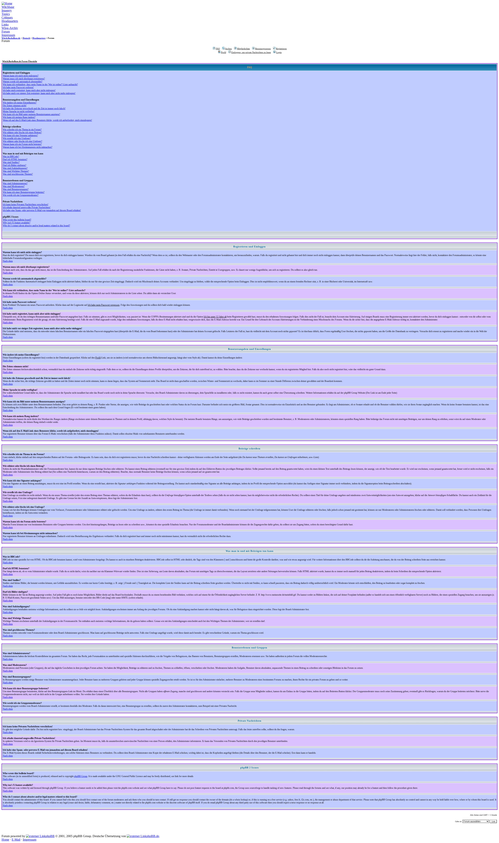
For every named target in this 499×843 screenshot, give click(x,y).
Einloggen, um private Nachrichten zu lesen (251, 52)
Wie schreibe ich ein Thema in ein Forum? (22, 129)
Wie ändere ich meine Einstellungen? (19, 102)
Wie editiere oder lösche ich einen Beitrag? (22, 132)
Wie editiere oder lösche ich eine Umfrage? (22, 141)
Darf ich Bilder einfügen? (14, 165)
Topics (6, 14)
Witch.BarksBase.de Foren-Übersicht (19, 61)
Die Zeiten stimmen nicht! (15, 105)
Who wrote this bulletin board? (17, 219)
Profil (223, 52)
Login (279, 52)
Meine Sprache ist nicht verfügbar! (19, 111)
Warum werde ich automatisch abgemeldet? (22, 81)
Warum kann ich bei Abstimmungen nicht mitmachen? (27, 147)
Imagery (7, 10)
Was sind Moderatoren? (14, 186)
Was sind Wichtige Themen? (16, 171)
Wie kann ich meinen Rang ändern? (19, 117)
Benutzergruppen (263, 48)
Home (5, 839)
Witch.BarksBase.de (11, 38)
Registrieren (281, 48)
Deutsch (26, 38)
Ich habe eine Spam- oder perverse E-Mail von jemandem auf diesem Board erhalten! (42, 210)
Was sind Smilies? (11, 162)
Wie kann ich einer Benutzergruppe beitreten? (23, 192)
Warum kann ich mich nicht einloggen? (20, 75)
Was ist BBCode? (11, 156)
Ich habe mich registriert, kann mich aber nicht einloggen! (29, 90)
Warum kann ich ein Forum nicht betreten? (22, 144)
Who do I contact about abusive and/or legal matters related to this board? (36, 225)
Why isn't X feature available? (16, 222)
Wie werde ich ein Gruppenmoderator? (20, 195)
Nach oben (8, 261)
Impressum (8, 35)
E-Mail (16, 839)
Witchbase (8, 7)
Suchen (228, 48)
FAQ (218, 48)
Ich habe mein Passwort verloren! (18, 87)
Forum (6, 31)
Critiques (7, 17)
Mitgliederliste (243, 48)
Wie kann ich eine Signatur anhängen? (20, 135)
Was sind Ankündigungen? (15, 168)
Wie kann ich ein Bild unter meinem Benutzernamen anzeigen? (31, 114)
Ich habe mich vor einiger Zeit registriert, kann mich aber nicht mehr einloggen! (39, 93)
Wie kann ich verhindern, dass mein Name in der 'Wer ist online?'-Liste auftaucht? (40, 84)
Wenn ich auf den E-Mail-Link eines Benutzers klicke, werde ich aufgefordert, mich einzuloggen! (47, 120)
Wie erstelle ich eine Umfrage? (17, 138)
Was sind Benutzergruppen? (15, 189)
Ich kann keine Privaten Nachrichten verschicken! (25, 204)
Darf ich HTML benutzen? (15, 159)
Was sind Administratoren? (15, 183)
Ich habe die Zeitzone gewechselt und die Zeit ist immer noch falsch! (34, 108)
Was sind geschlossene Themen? (18, 174)
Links (5, 24)
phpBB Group (80, 776)
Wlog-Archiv (10, 28)
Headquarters (10, 21)
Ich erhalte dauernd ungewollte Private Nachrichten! (26, 207)
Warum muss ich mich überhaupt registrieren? (24, 78)
